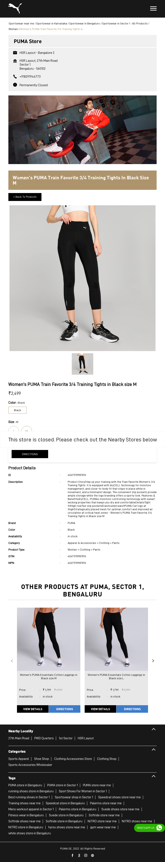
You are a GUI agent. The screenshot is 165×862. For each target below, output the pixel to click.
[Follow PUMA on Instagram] (86, 856)
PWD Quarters (44, 738)
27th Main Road (18, 738)
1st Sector (66, 738)
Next (153, 661)
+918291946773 (30, 76)
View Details (32, 709)
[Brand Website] (93, 856)
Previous (11, 661)
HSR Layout (86, 738)
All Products (140, 23)
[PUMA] (15, 8)
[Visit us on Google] (79, 856)
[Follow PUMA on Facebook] (73, 856)
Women (13, 28)
